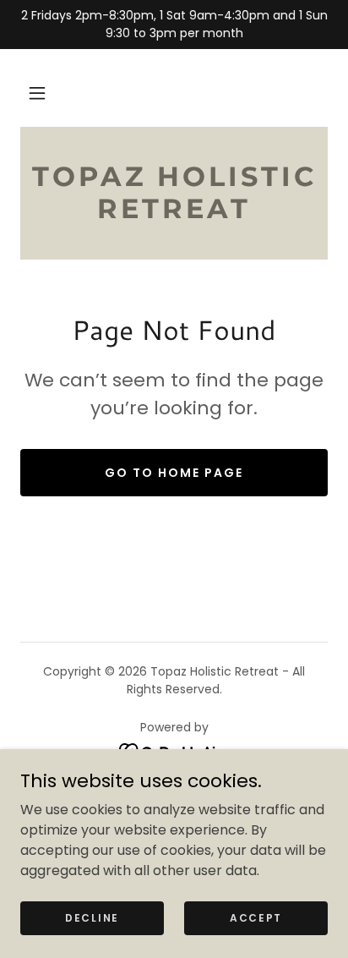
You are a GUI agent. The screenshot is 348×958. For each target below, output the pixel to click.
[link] (174, 193)
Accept (256, 917)
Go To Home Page (174, 472)
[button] (37, 93)
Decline (92, 917)
